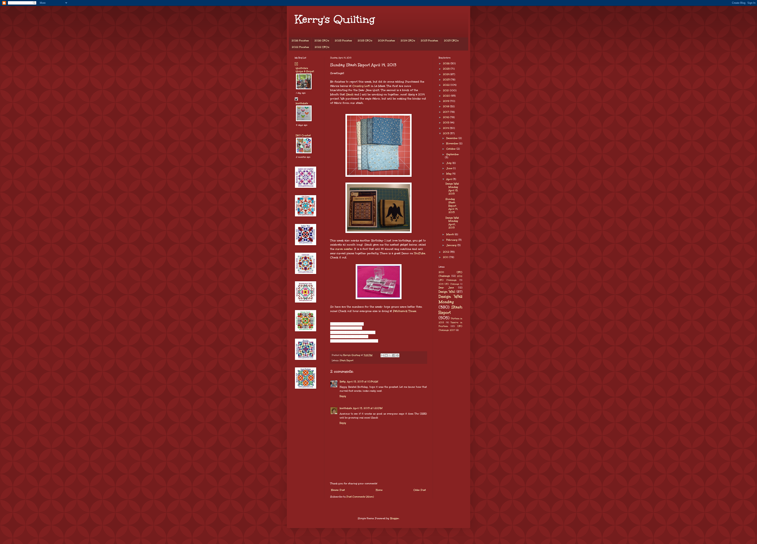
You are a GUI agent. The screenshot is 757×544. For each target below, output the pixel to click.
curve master (344, 249)
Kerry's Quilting (335, 19)
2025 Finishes (343, 40)
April (449, 179)
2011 (446, 257)
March (450, 234)
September (452, 154)
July (449, 163)
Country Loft (361, 86)
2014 (446, 128)
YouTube (419, 253)
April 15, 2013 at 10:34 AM (362, 381)
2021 (446, 90)
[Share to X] (390, 355)
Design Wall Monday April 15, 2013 (452, 188)
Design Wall (447, 292)
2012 (446, 251)
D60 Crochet (303, 135)
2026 (446, 63)
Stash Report (346, 360)
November (452, 143)
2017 (446, 112)
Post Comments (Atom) (360, 496)
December (452, 138)
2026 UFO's (321, 40)
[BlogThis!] (386, 355)
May (449, 173)
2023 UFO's (451, 40)
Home (379, 490)
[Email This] (382, 355)
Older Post (419, 490)
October (451, 148)
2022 (446, 85)
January (451, 245)
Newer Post (338, 490)
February (452, 239)
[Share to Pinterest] (397, 355)
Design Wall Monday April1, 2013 (452, 222)
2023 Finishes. (429, 40)
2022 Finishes (300, 47)
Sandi (349, 94)
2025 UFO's (365, 40)
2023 (446, 79)
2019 (446, 101)
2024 (446, 74)
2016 (446, 117)
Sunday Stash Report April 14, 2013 (452, 205)
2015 (446, 122)
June (449, 168)
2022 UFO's (322, 47)
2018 (446, 106)
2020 (447, 95)
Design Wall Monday (450, 299)
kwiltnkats (346, 408)
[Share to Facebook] (394, 355)
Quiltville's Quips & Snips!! (305, 70)
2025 (446, 68)
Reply (343, 396)
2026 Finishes (300, 40)
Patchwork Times (404, 311)
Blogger (394, 518)
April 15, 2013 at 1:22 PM (367, 408)
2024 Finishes (386, 40)
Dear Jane (446, 287)
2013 (446, 133)
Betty (343, 381)
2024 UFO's (408, 40)
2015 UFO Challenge (449, 284)
